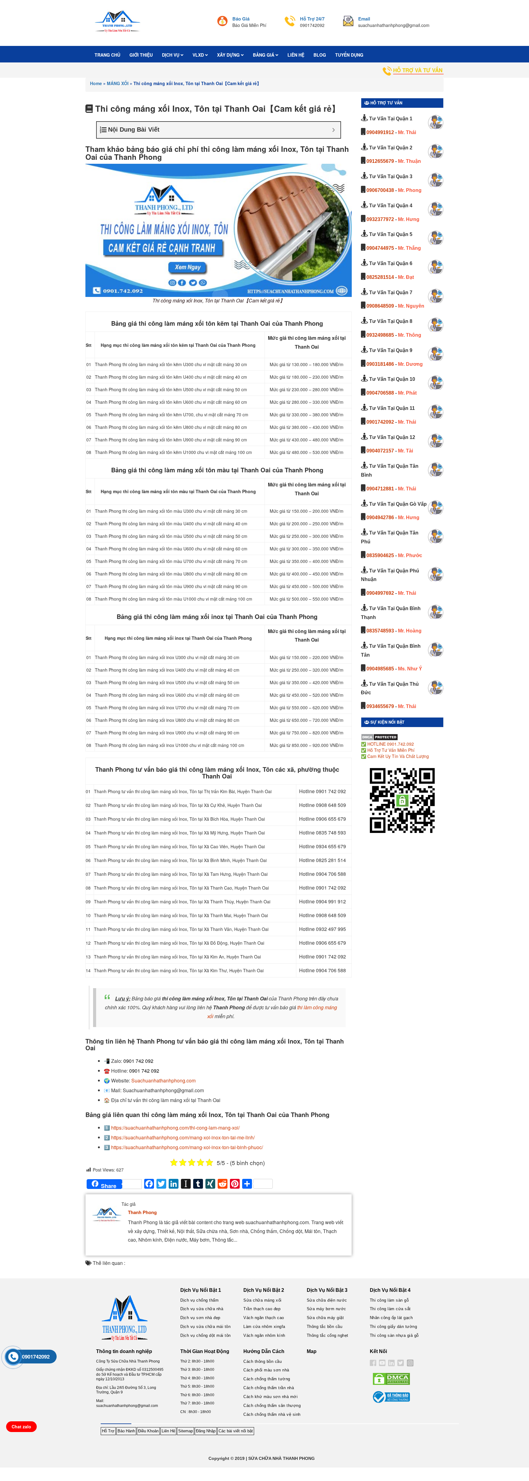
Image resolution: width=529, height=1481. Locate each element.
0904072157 (380, 450)
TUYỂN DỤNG (349, 55)
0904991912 (380, 132)
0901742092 (380, 422)
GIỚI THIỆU (141, 55)
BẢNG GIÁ (264, 55)
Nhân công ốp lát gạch (391, 1317)
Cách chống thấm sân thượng (272, 1405)
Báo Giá (240, 18)
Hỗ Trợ (108, 1431)
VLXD (199, 55)
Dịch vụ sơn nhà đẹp (200, 1317)
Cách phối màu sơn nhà (266, 1370)
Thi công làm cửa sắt (390, 1309)
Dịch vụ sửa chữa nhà (201, 1309)
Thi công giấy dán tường (393, 1326)
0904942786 (380, 517)
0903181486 (380, 364)
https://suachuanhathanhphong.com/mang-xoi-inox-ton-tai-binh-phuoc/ (187, 1147)
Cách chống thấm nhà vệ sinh (272, 1414)
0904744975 (380, 248)
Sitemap (185, 1431)
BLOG (319, 55)
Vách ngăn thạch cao (263, 1317)
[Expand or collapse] (333, 130)
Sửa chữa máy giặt (325, 1317)
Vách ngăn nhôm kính (264, 1335)
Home (96, 83)
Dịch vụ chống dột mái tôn (205, 1335)
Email (364, 18)
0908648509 (380, 306)
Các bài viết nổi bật (236, 1431)
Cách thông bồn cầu (262, 1361)
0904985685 (380, 668)
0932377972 (380, 219)
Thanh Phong (142, 1212)
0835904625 (380, 555)
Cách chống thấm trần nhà (268, 1387)
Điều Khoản (148, 1431)
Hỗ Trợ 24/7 (312, 18)
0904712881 (380, 488)
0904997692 (380, 593)
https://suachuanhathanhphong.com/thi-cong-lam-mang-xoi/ (175, 1127)
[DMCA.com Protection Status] (379, 736)
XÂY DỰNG (229, 55)
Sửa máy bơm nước (326, 1309)
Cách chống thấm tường (266, 1379)
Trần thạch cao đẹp (261, 1309)
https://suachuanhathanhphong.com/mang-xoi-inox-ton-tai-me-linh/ (183, 1137)
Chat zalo (21, 1426)
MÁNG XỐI (118, 83)
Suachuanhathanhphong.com (163, 1080)
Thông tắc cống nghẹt (327, 1335)
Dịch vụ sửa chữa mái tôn (205, 1326)
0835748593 (380, 630)
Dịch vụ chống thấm (199, 1300)
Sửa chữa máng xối (262, 1300)
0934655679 (380, 706)
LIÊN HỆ (295, 55)
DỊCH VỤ (171, 55)
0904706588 (380, 393)
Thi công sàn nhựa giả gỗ (394, 1335)
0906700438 (380, 190)
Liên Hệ (168, 1431)
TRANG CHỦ (107, 55)
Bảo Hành (126, 1431)
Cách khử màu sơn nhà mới (270, 1396)
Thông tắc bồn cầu (325, 1326)
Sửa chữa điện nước (327, 1300)
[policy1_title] (222, 22)
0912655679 (380, 161)
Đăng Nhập (206, 1431)
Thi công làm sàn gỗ (389, 1300)
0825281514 (380, 277)
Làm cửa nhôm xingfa (264, 1326)
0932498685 (380, 335)
